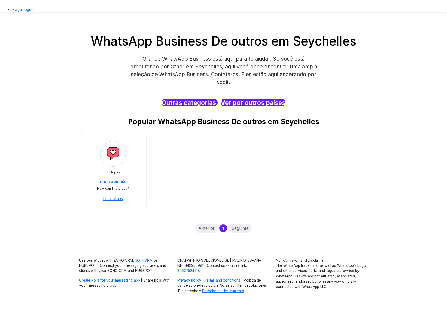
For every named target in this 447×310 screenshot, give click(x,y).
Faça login (22, 9)
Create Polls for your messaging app (109, 280)
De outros (113, 198)
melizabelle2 (113, 181)
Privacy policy (189, 280)
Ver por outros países (253, 102)
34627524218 (188, 271)
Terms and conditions (222, 280)
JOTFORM (144, 260)
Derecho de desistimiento (223, 291)
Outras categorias (190, 102)
